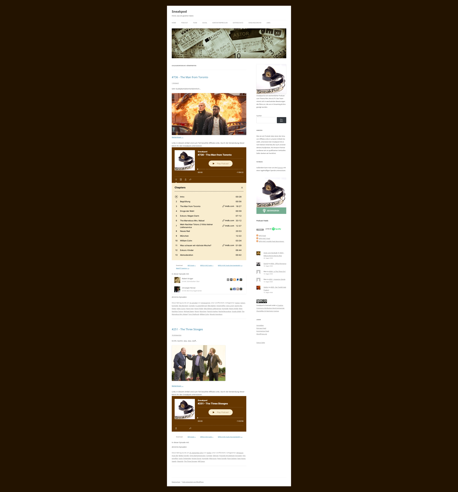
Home (174, 23)
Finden (281, 120)
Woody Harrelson (216, 314)
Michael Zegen (189, 311)
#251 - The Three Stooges (187, 329)
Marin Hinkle (233, 308)
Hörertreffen (221, 306)
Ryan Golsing (232, 458)
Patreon (280, 168)
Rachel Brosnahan (225, 311)
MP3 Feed (262, 236)
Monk (197, 311)
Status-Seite (260, 342)
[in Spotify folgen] (273, 230)
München (203, 311)
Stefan (209, 453)
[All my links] (227, 280)
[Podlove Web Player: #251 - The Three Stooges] (209, 414)
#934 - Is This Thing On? (277, 271)
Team (195, 23)
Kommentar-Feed (262, 331)
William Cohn (204, 314)
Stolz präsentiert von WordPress (193, 482)
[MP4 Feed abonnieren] (257, 238)
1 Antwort (175, 83)
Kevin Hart (190, 308)
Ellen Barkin (212, 306)
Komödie (225, 308)
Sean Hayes (241, 458)
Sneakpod (179, 11)
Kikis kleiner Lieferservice (212, 308)
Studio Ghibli (236, 311)
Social (204, 23)
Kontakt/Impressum (220, 23)
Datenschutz (238, 23)
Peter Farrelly (222, 458)
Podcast (184, 23)
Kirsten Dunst (196, 458)
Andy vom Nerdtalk (270, 253)
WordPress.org (261, 334)
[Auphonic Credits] (230, 280)
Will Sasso (201, 461)
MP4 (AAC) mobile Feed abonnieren (271, 241)
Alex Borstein (183, 306)
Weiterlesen (177, 137)
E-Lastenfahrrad (201, 306)
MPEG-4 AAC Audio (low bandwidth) (230, 265)
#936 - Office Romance (278, 263)
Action (237, 303)
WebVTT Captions (182, 268)
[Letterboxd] (230, 289)
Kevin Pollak (198, 308)
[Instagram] (237, 289)
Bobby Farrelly (184, 456)
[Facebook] (234, 289)
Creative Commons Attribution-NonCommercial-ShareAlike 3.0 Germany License (270, 308)
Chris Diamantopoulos (198, 456)
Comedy (192, 306)
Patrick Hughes (212, 311)
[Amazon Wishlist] (240, 280)
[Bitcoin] (234, 280)
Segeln (174, 461)
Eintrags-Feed (261, 328)
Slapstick (180, 461)
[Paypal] (237, 280)
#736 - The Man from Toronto (190, 77)
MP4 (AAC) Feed (264, 238)
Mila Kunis (212, 458)
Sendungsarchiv (254, 23)
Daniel (266, 263)
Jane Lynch (230, 306)
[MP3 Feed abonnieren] (257, 236)
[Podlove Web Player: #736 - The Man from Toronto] (209, 203)
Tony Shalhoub (193, 314)
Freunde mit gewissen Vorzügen (230, 456)
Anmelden (260, 325)
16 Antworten (176, 335)
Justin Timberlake (185, 458)
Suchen (259, 116)
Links (268, 23)
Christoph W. (205, 303)
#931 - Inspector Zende (277, 279)
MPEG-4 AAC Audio (206, 265)
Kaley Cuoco (181, 308)
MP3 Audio (192, 265)
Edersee (216, 456)
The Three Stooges (190, 461)
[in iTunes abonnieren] (260, 230)
